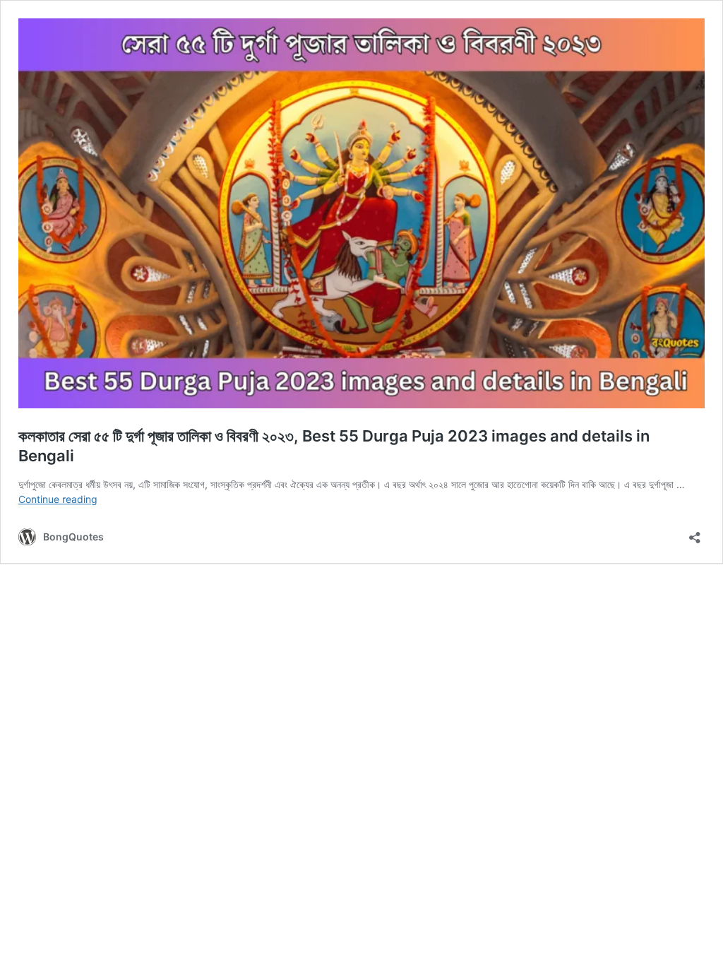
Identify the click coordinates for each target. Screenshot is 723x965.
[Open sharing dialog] (695, 533)
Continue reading (57, 499)
